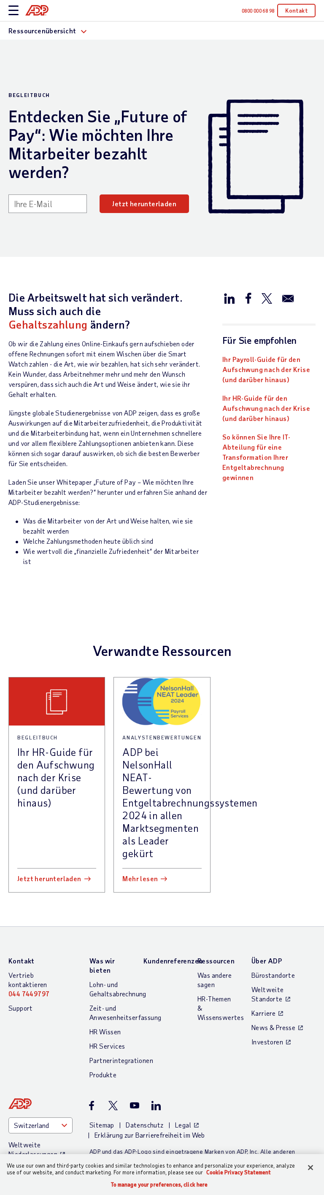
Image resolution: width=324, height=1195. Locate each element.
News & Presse (273, 1027)
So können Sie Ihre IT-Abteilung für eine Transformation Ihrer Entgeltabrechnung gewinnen (256, 457)
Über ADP (266, 961)
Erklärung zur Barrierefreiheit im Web (149, 1135)
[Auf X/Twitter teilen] (266, 298)
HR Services (107, 1046)
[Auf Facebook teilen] (248, 298)
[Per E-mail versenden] (288, 298)
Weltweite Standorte (267, 994)
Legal (183, 1125)
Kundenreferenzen (172, 961)
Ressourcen (216, 961)
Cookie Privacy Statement (238, 1172)
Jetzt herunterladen (144, 204)
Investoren (267, 1042)
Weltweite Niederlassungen (32, 1149)
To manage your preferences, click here (159, 1185)
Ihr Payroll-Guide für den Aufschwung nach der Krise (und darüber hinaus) (266, 369)
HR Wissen (105, 1032)
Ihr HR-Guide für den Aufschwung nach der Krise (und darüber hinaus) (266, 408)
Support (20, 1008)
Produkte (102, 1075)
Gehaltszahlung (48, 324)
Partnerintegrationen (121, 1060)
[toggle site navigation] (13, 10)
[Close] (310, 1167)
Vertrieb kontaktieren (28, 984)
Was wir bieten (102, 965)
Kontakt (296, 10)
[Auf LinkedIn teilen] (229, 298)
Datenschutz (144, 1125)
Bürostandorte (273, 975)
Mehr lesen (140, 878)
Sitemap (101, 1125)
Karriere (263, 1013)
